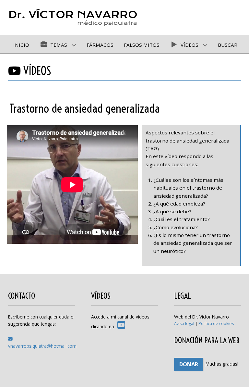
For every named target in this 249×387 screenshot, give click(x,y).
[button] (234, 372)
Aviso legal (184, 323)
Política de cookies (216, 323)
